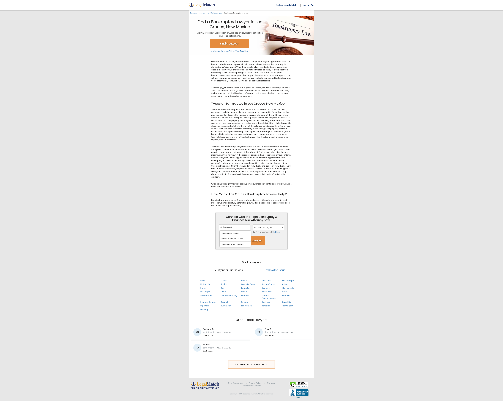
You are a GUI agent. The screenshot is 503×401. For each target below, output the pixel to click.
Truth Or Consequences (269, 297)
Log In (306, 5)
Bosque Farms (268, 284)
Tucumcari (226, 305)
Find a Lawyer (229, 43)
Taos (223, 288)
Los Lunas (266, 280)
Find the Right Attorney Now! (251, 364)
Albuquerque (288, 280)
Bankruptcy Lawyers (197, 13)
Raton (203, 288)
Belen (202, 280)
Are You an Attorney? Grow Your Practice (229, 51)
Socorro (244, 302)
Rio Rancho (205, 284)
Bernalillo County (208, 302)
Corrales (266, 288)
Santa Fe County (249, 284)
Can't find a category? (266, 232)
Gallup (244, 291)
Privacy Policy (255, 383)
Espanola (204, 305)
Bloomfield (267, 291)
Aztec (285, 284)
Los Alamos (246, 305)
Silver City (286, 302)
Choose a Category (263, 227)
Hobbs (244, 280)
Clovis (223, 291)
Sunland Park (206, 295)
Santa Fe (286, 295)
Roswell (224, 302)
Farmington (287, 305)
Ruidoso (224, 284)
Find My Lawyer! (251, 240)
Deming (204, 309)
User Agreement (235, 383)
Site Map (271, 383)
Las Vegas (205, 291)
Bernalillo (266, 305)
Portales (245, 295)
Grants (285, 291)
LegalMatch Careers (251, 385)
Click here (276, 232)
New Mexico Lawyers (214, 13)
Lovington (245, 288)
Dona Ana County (229, 295)
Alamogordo (288, 288)
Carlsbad (266, 302)
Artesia (224, 280)
